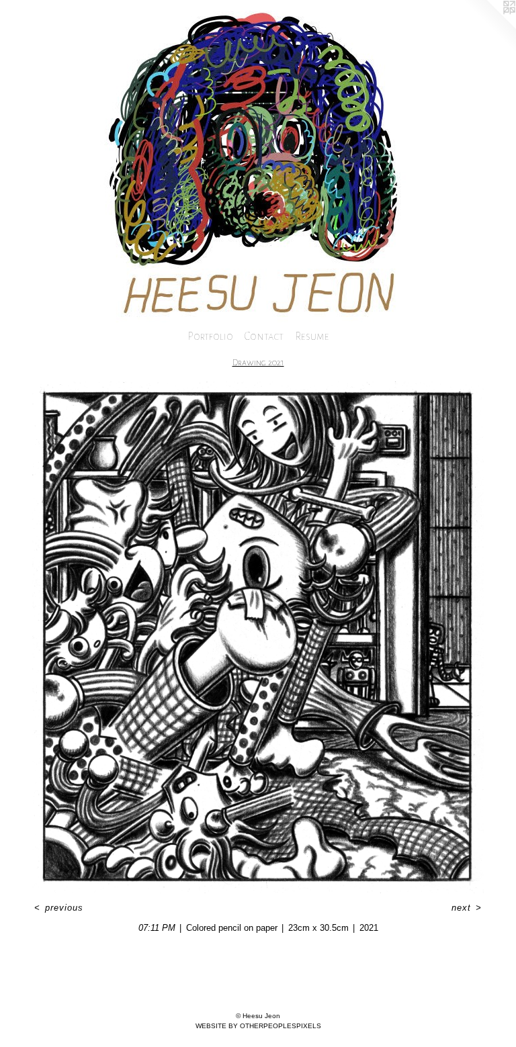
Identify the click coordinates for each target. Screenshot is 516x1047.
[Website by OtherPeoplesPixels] (489, 27)
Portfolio (210, 336)
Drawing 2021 (258, 362)
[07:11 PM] (258, 637)
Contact (264, 336)
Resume (312, 336)
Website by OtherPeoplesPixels (258, 1026)
